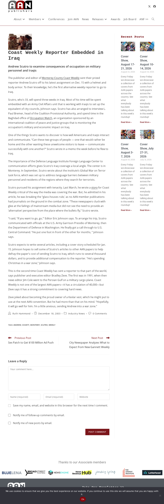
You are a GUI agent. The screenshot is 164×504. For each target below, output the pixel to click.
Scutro (44, 325)
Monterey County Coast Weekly (60, 78)
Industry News (76, 313)
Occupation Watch (41, 118)
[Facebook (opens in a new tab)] (154, 6)
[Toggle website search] (153, 19)
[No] (160, 495)
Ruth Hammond (21, 313)
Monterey (35, 325)
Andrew (17, 325)
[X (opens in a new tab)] (149, 6)
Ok (82, 499)
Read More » (126, 122)
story (94, 187)
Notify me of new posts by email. (32, 423)
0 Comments (100, 313)
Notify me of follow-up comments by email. (39, 415)
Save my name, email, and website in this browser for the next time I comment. (60, 405)
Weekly (52, 325)
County (25, 325)
